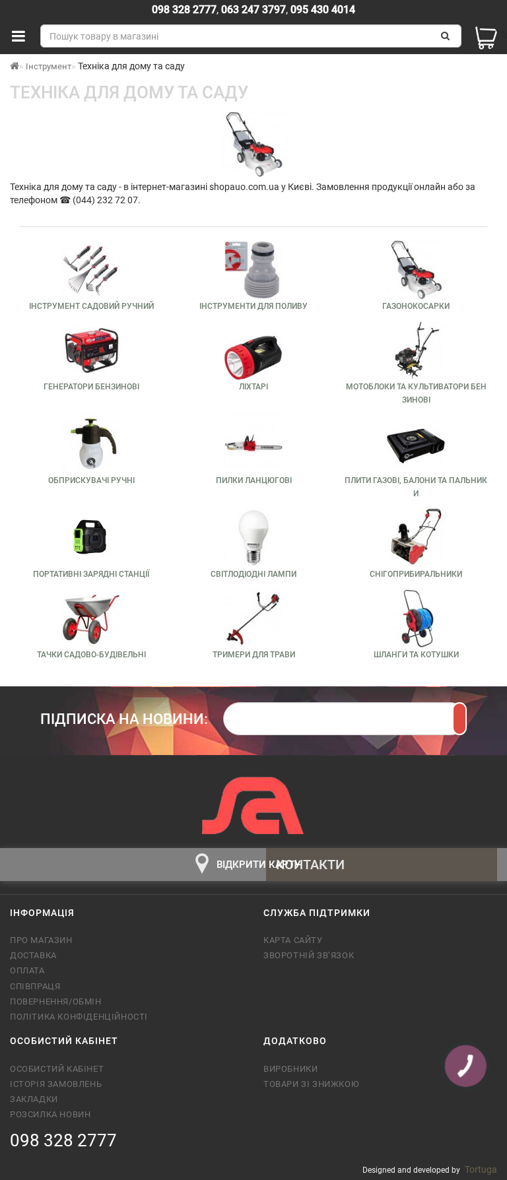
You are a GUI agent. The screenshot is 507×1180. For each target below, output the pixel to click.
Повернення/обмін (56, 1001)
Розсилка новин (50, 1114)
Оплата (27, 970)
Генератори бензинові (91, 386)
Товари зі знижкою (311, 1084)
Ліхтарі (253, 386)
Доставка (33, 955)
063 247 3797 (253, 9)
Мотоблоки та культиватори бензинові (416, 393)
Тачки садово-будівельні (91, 654)
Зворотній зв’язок (308, 955)
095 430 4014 (321, 9)
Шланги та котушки (416, 654)
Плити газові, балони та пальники (416, 487)
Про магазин (41, 940)
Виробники (290, 1069)
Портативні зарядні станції (91, 574)
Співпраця (35, 986)
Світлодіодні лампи (253, 574)
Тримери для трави (254, 654)
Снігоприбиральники (416, 574)
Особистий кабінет (57, 1069)
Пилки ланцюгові (254, 480)
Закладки (34, 1099)
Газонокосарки (416, 306)
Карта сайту (293, 940)
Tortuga (481, 1169)
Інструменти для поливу (253, 306)
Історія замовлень (56, 1084)
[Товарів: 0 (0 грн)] (484, 36)
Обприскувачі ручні (91, 480)
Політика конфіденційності (79, 1017)
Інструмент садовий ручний (91, 306)
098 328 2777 (184, 9)
